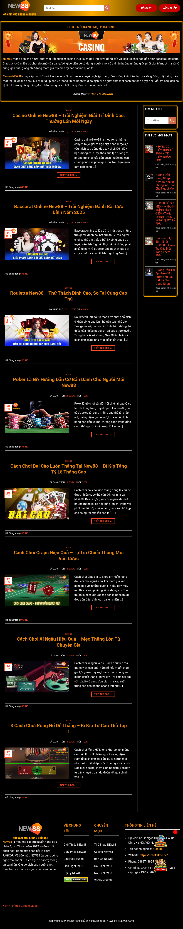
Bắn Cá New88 (101, 94)
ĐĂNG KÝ (146, 7)
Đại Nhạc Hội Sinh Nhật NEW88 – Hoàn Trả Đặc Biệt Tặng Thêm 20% (165, 247)
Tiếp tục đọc (68, 175)
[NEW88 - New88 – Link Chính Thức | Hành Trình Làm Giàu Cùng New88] (20, 8)
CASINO (68, 110)
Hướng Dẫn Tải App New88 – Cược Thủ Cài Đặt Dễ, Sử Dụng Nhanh (165, 276)
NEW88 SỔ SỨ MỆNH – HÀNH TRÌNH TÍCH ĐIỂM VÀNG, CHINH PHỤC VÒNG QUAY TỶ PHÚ (165, 213)
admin (84, 132)
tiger (84, 396)
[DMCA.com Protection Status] (76, 879)
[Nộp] (107, 8)
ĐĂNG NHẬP (170, 7)
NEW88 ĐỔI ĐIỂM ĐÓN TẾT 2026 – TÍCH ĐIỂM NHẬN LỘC (165, 153)
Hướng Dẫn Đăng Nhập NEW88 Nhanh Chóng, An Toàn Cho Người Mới (165, 181)
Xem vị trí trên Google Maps (20, 905)
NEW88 (7, 841)
